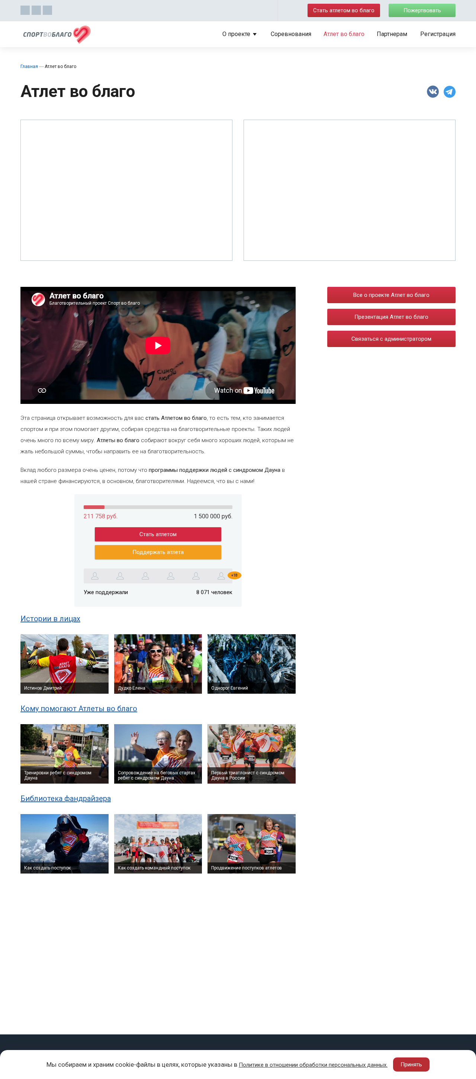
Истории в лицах (50, 618)
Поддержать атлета (158, 552)
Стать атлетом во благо (343, 10)
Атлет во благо (344, 34)
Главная (29, 66)
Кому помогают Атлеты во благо (78, 708)
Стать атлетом (158, 534)
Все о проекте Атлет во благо (391, 295)
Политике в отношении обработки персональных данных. (313, 1065)
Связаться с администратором (391, 339)
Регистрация (438, 34)
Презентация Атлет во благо (391, 317)
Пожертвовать (422, 10)
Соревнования (291, 34)
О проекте (236, 34)
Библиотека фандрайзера (65, 798)
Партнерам (392, 34)
